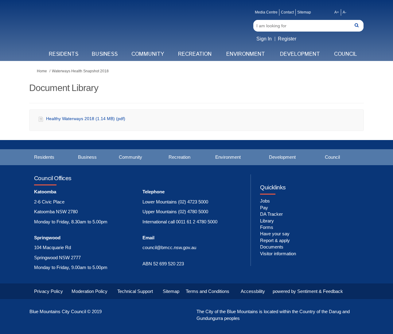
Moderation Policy (89, 291)
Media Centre (266, 12)
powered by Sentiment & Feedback (308, 291)
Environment (245, 54)
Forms (266, 227)
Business (105, 54)
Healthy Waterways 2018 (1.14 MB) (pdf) (85, 118)
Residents (63, 54)
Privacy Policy (48, 291)
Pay (264, 207)
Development (300, 54)
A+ (336, 12)
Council (345, 54)
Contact (287, 12)
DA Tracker (271, 214)
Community (147, 54)
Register (287, 38)
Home (42, 71)
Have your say (275, 233)
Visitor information (278, 253)
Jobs (265, 200)
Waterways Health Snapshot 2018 (80, 71)
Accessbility (253, 291)
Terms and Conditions (207, 291)
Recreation (195, 54)
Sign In (264, 38)
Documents (271, 246)
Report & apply (275, 240)
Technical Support (135, 291)
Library (267, 220)
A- (344, 12)
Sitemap (304, 12)
